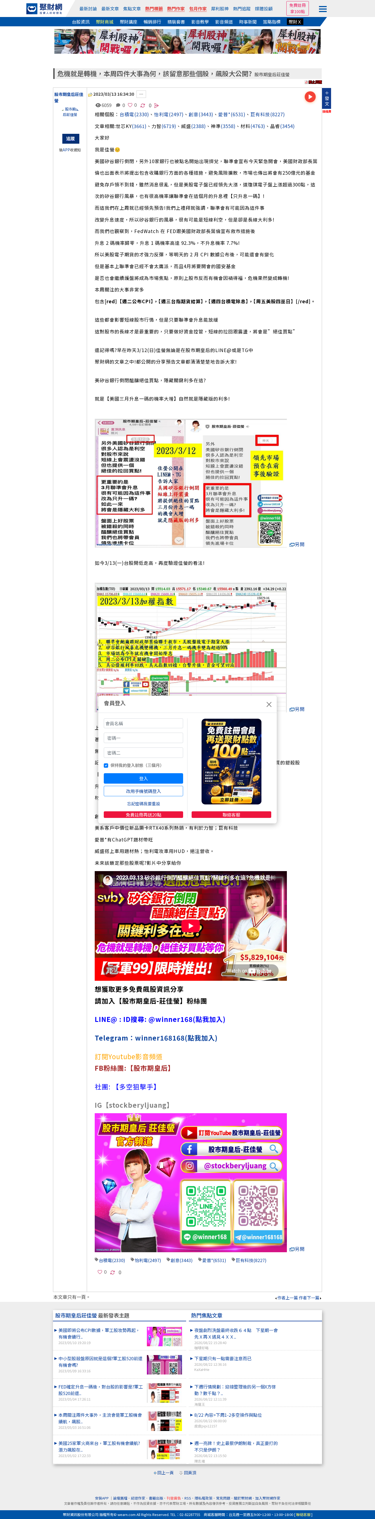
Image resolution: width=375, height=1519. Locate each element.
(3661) (139, 126)
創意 (193, 114)
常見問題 (223, 1498)
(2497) (176, 114)
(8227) (277, 114)
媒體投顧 (264, 8)
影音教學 (200, 21)
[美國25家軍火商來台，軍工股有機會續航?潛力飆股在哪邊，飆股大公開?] (164, 1449)
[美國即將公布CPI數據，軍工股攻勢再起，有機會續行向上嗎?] (164, 1336)
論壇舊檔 (120, 1498)
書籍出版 (156, 1498)
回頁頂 (190, 1472)
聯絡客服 (231, 814)
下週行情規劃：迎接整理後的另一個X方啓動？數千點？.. (235, 1395)
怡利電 (161, 114)
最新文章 (110, 8)
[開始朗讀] (310, 96)
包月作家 (198, 8)
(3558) (228, 126)
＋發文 (327, 98)
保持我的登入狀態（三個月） (137, 765)
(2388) (198, 126)
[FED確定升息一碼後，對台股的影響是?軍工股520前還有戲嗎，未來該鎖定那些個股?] (164, 1393)
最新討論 (88, 8)
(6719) (168, 126)
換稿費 (326, 111)
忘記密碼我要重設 (143, 803)
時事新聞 (248, 21)
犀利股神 (220, 8)
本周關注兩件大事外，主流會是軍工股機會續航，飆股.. (100, 1421)
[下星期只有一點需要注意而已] (300, 1355)
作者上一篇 (287, 1297)
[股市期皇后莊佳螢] (70, 117)
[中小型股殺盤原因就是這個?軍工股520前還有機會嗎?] (164, 1365)
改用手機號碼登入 (143, 791)
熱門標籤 (154, 8)
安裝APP (102, 1498)
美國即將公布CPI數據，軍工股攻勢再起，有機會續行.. (99, 1336)
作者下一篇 (309, 1297)
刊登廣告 (174, 1498)
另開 (300, 544)
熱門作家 (176, 8)
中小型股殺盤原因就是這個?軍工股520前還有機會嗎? (100, 1364)
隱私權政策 (203, 1498)
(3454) (287, 126)
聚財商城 (104, 21)
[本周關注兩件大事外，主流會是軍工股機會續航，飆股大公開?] (164, 1421)
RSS (187, 1498)
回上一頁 (165, 1472)
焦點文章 (132, 8)
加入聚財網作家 (267, 1498)
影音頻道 (224, 21)
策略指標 (272, 21)
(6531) (238, 114)
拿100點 (297, 11)
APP (66, 149)
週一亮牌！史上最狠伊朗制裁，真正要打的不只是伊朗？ (236, 1451)
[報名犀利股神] (187, 41)
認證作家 (138, 1498)
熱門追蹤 (242, 8)
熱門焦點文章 (206, 1315)
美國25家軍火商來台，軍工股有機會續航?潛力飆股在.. (99, 1449)
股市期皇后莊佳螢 (272, 74)
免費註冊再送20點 (143, 814)
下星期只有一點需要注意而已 (222, 1363)
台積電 (126, 114)
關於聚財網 (243, 1498)
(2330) (141, 114)
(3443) (205, 114)
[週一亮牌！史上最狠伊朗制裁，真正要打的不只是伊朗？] (300, 1439)
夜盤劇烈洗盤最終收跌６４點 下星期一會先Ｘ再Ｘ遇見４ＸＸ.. (236, 1338)
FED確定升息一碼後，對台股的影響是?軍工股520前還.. (100, 1392)
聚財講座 (128, 21)
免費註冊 (297, 5)
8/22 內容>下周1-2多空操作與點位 (228, 1420)
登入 (143, 778)
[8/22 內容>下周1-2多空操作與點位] (300, 1411)
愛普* (224, 114)
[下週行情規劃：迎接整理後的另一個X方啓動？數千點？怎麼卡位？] (300, 1383)
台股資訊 (80, 21)
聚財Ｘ (295, 21)
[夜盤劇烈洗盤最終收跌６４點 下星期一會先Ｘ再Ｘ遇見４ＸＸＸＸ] (300, 1326)
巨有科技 (260, 114)
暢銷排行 (152, 21)
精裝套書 (176, 21)
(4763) (257, 126)
